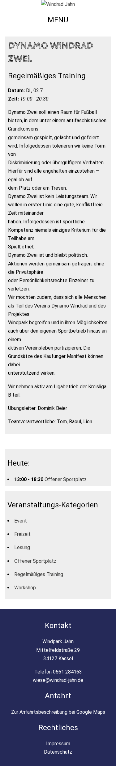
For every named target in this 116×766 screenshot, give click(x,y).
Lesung (22, 547)
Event (20, 521)
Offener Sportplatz (66, 479)
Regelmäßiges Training (38, 574)
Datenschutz (58, 752)
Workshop (25, 588)
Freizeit (22, 534)
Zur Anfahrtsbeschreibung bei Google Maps (58, 712)
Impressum (58, 744)
